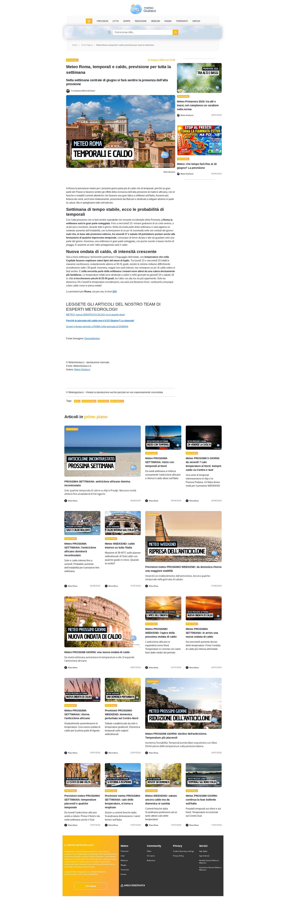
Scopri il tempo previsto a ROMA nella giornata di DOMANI (97, 326)
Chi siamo (91, 886)
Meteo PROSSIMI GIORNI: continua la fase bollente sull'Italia (202, 799)
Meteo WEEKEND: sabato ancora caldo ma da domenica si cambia (161, 799)
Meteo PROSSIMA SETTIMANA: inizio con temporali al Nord (159, 462)
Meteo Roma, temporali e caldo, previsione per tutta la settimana (125, 45)
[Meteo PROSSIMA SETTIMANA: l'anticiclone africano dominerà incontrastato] (82, 523)
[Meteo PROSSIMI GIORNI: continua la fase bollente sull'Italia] (204, 775)
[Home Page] (89, 21)
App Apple (203, 851)
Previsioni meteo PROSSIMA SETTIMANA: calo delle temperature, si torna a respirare (122, 801)
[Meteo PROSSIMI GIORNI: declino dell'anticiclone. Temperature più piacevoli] (183, 703)
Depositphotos (92, 338)
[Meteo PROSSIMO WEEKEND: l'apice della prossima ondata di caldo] (163, 608)
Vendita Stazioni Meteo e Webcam (209, 861)
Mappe (123, 865)
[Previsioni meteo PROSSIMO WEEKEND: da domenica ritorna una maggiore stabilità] (183, 536)
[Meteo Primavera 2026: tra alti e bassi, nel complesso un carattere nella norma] (199, 77)
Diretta (123, 874)
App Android (204, 856)
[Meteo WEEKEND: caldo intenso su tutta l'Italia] (123, 523)
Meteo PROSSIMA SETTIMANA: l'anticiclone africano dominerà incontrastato (80, 549)
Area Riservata (134, 885)
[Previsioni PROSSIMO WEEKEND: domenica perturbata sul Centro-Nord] (123, 689)
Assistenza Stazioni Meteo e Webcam (210, 868)
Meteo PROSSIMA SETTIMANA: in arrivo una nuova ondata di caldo (202, 632)
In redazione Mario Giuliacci (83, 90)
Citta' (123, 856)
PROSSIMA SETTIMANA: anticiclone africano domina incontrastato (97, 483)
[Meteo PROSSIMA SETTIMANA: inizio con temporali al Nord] (163, 437)
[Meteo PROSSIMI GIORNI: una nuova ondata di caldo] (102, 621)
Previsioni (124, 851)
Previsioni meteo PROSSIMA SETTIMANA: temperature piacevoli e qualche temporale (82, 801)
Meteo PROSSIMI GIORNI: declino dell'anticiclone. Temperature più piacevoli (176, 735)
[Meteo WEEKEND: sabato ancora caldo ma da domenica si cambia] (163, 775)
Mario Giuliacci (82, 369)
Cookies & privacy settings (183, 851)
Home (74, 45)
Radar (167, 21)
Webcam (155, 21)
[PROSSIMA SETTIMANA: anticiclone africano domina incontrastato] (102, 451)
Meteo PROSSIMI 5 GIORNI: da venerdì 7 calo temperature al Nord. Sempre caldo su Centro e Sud (204, 464)
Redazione (151, 860)
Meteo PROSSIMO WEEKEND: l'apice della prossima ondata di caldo (161, 632)
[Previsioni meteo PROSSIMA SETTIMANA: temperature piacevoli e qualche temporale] (82, 775)
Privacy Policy (178, 856)
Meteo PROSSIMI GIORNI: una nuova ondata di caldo (97, 652)
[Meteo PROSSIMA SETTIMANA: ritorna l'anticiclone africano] (82, 689)
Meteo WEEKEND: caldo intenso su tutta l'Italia (120, 545)
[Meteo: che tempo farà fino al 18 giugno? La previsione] (199, 140)
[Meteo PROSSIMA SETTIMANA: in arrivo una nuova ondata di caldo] (204, 608)
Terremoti (125, 869)
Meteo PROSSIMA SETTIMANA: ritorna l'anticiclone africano (77, 714)
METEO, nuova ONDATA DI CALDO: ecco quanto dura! (95, 314)
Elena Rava (72, 501)
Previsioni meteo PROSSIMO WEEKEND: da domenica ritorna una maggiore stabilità (183, 568)
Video (149, 851)
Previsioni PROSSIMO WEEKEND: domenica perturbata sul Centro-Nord (121, 714)
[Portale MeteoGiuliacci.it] (143, 9)
